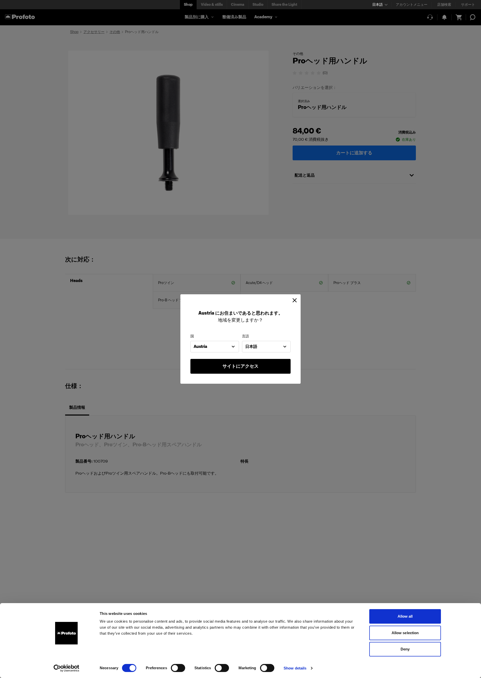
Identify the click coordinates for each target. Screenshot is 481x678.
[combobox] (214, 346)
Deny (405, 649)
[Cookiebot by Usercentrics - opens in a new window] (66, 668)
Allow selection (405, 633)
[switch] (178, 668)
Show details (295, 668)
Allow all (405, 616)
